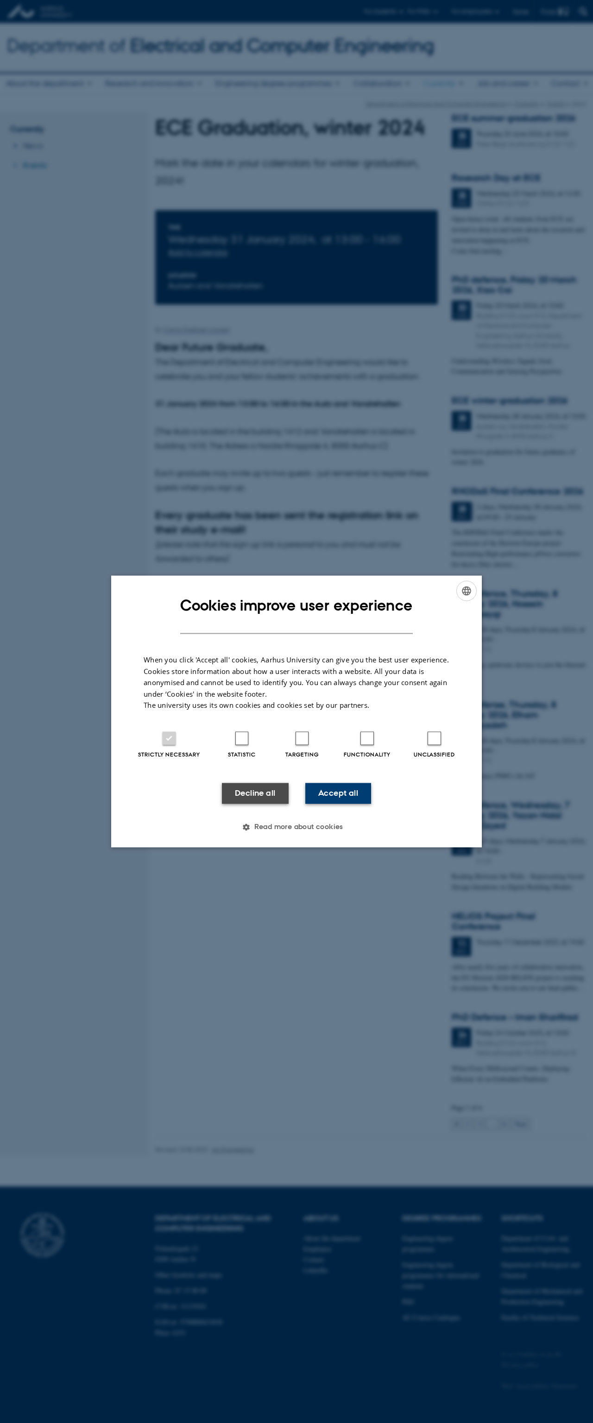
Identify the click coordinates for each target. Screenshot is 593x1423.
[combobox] (466, 590)
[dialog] (296, 711)
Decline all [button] (255, 793)
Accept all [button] (338, 793)
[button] (296, 827)
